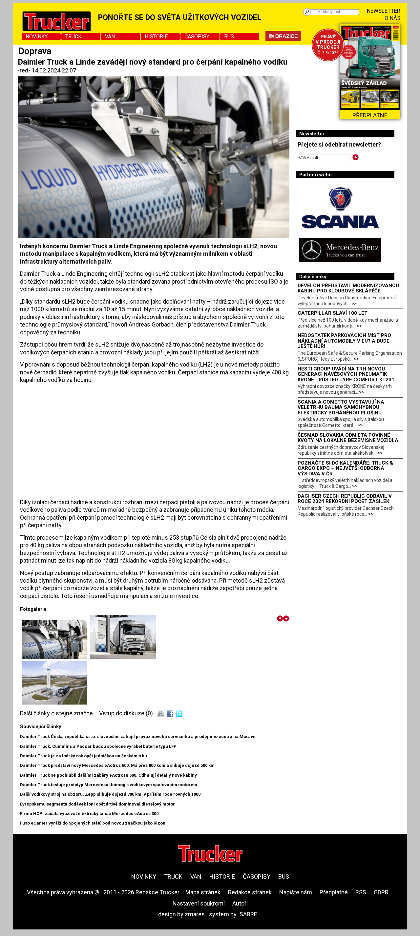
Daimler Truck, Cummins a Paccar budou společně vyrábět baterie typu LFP (98, 746)
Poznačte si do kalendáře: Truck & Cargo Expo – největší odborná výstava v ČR (345, 468)
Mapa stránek (202, 892)
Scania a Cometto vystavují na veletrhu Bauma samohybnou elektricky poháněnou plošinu (341, 407)
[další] (286, 618)
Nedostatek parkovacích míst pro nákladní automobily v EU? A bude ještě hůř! (344, 340)
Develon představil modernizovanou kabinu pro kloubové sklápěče (348, 288)
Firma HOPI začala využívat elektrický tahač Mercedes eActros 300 (89, 813)
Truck (73, 36)
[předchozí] (280, 618)
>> (354, 304)
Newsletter (383, 11)
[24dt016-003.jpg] (123, 656)
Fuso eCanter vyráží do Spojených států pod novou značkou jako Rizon (92, 823)
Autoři (240, 903)
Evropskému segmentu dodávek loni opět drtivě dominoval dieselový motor (97, 804)
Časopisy (196, 36)
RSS (360, 892)
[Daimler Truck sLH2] (56, 656)
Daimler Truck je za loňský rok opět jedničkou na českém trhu (83, 755)
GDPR (381, 892)
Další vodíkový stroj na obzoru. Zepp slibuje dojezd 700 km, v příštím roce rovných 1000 (110, 794)
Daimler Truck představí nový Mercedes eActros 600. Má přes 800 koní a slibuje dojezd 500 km (117, 765)
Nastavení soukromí (199, 903)
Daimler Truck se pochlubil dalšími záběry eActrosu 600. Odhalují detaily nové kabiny (108, 775)
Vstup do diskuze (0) (126, 713)
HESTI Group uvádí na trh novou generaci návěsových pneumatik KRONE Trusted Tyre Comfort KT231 (346, 374)
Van (110, 36)
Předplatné (334, 892)
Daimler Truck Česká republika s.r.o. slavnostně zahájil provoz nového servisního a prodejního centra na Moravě (137, 736)
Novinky (37, 36)
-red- (25, 70)
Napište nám (295, 892)
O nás (392, 18)
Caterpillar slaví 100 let (333, 313)
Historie (156, 36)
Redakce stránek (250, 892)
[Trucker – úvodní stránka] (210, 854)
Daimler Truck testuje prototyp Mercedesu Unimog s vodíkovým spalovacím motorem (108, 784)
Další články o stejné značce (56, 713)
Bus (229, 36)
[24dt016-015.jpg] (54, 702)
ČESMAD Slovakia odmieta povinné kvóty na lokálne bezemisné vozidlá (348, 438)
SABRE (248, 914)
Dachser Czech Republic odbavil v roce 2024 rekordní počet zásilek (345, 499)
